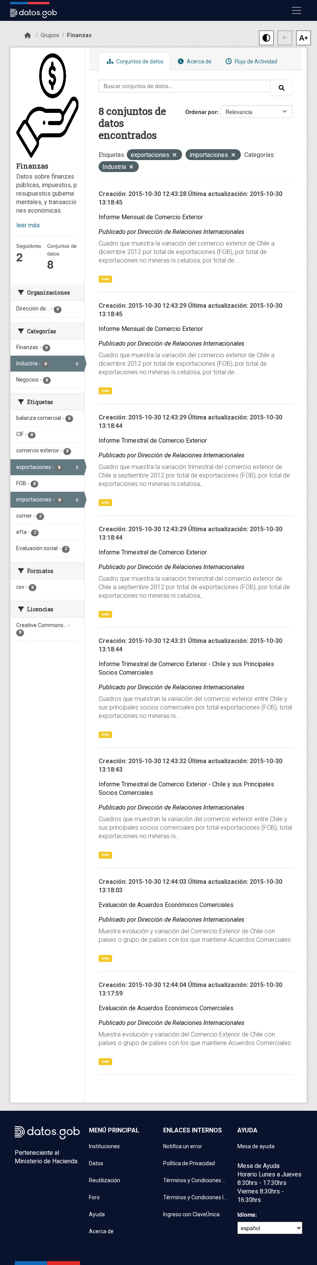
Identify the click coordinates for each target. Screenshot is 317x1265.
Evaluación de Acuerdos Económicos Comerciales (166, 905)
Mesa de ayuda (255, 1146)
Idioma (246, 1214)
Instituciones (104, 1146)
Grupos (50, 35)
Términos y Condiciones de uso (195, 1180)
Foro (94, 1197)
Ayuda (97, 1214)
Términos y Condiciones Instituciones (195, 1197)
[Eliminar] (174, 155)
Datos (96, 1163)
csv (105, 278)
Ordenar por (201, 112)
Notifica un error (182, 1146)
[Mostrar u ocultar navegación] (296, 10)
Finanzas (79, 35)
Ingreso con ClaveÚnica (191, 1214)
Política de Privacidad (189, 1163)
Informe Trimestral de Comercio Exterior (153, 440)
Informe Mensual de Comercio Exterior (151, 217)
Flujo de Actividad (255, 61)
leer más (28, 225)
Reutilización (104, 1180)
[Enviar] (281, 88)
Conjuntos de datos (139, 61)
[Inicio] (27, 35)
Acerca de (198, 61)
